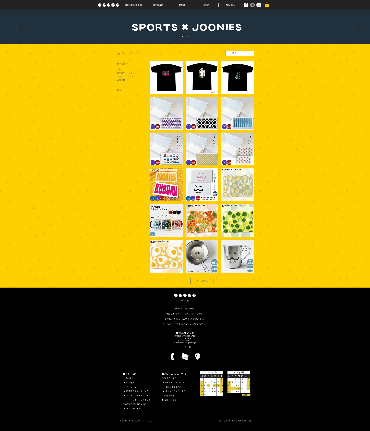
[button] (158, 5)
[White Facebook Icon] (179, 346)
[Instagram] (252, 5)
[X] (258, 5)
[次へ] (354, 27)
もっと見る (202, 281)
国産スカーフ (123, 80)
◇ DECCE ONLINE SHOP (134, 404)
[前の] (16, 27)
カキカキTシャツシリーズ (129, 73)
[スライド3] (187, 36)
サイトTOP (130, 374)
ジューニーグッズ (125, 77)
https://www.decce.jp (143, 421)
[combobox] (239, 53)
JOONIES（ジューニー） (175, 374)
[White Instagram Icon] (185, 346)
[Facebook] (246, 5)
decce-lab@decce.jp (188, 343)
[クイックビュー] (166, 77)
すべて (120, 70)
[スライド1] (182, 36)
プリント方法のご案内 (176, 391)
